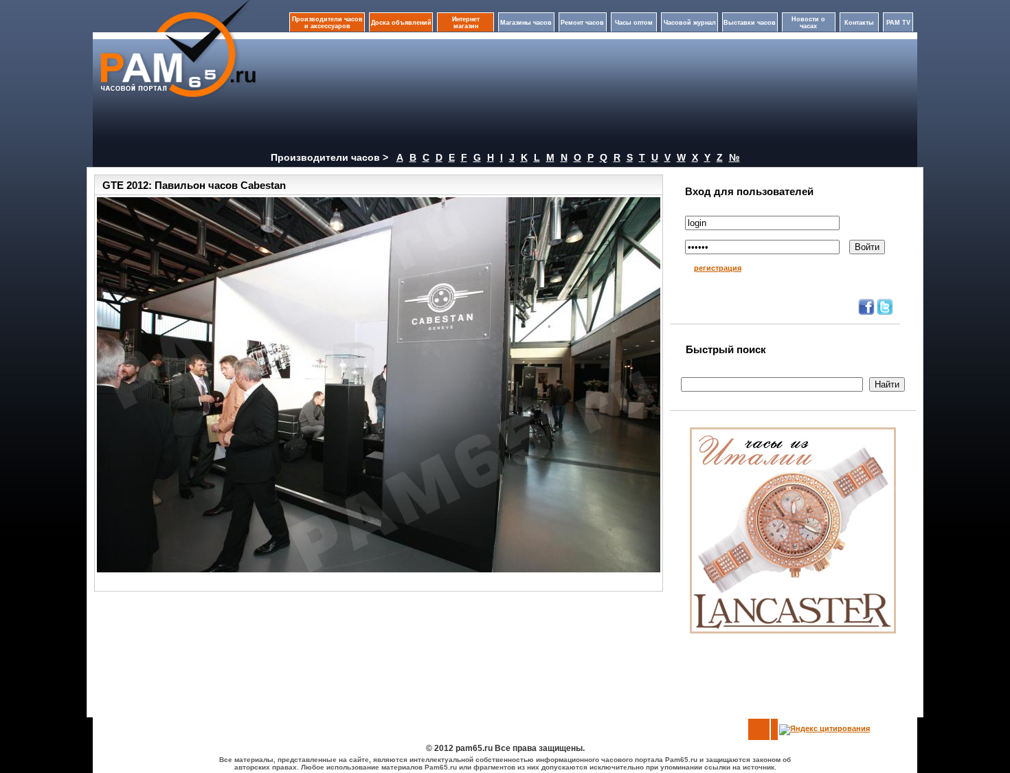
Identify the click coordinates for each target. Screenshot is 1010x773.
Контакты (859, 22)
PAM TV (898, 22)
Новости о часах (808, 23)
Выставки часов (749, 22)
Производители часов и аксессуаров (327, 23)
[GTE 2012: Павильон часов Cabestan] (378, 384)
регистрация (717, 268)
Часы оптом (634, 22)
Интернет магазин (466, 23)
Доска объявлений (401, 22)
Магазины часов (526, 22)
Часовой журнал (690, 22)
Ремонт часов (582, 22)
